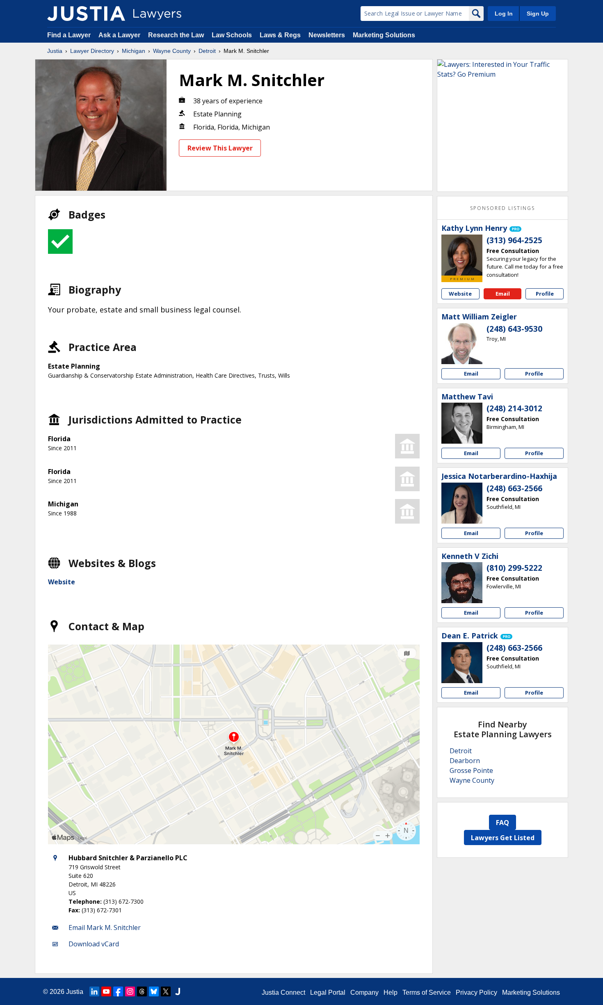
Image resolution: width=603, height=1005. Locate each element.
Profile (545, 293)
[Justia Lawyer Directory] (86, 13)
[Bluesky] (154, 991)
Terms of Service (426, 992)
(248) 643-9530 (514, 329)
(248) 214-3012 (514, 408)
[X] (166, 991)
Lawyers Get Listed (502, 837)
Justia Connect (283, 992)
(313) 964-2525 (514, 240)
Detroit (207, 51)
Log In (504, 13)
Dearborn (465, 760)
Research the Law (176, 35)
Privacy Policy (476, 992)
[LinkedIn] (94, 991)
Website (61, 581)
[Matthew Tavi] (461, 423)
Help (390, 992)
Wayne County (172, 51)
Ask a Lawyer (120, 35)
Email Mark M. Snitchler (105, 927)
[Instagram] (130, 991)
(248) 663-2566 (514, 488)
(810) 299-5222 (514, 568)
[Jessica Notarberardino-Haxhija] (461, 503)
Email (503, 293)
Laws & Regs (280, 35)
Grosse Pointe (471, 770)
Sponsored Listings (502, 208)
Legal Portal (327, 992)
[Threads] (142, 991)
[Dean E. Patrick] (461, 662)
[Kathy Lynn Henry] (461, 255)
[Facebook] (118, 991)
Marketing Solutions (384, 35)
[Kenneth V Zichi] (461, 582)
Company (364, 992)
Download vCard (94, 943)
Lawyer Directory (92, 51)
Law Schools (232, 35)
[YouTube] (106, 991)
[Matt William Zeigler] (461, 343)
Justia (54, 51)
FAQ (502, 822)
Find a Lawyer (69, 35)
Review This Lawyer (220, 148)
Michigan (133, 51)
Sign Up (538, 13)
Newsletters (326, 35)
